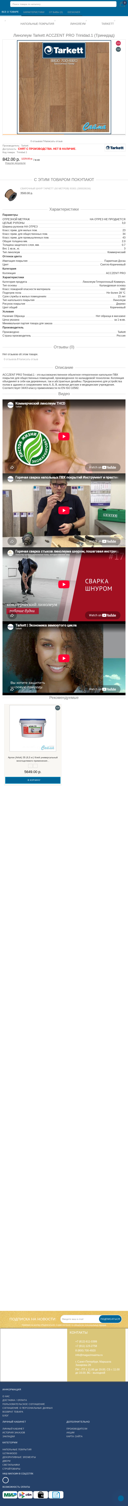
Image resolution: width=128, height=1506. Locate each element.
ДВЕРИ (6, 1461)
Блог (5, 1415)
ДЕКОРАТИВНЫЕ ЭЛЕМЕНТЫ (19, 1457)
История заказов (13, 1432)
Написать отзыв (53, 141)
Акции (70, 1432)
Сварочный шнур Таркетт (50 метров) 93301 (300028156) (55, 188)
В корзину (33, 780)
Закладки (8, 1436)
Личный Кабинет (13, 1429)
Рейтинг (8, 1109)
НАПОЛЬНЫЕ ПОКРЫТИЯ (17, 1449)
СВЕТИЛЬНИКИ (11, 1465)
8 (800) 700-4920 (85, 1350)
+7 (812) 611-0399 (86, 1341)
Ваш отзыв (10, 1052)
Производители (76, 1429)
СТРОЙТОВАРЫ (11, 1469)
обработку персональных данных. (90, 1325)
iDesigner (74, 12)
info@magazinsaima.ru (89, 1355)
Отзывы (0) (56, 12)
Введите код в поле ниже (18, 1125)
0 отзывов (35, 141)
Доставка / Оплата (14, 1400)
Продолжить (115, 1148)
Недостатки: (9, 1090)
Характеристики (34, 12)
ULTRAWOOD (9, 1453)
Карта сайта (74, 1436)
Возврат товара (12, 1412)
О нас (6, 1396)
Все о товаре (10, 11)
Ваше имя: (10, 1039)
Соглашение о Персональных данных (27, 1408)
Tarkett (24, 145)
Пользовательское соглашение (23, 1404)
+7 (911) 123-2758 (86, 1346)
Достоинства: (10, 1077)
